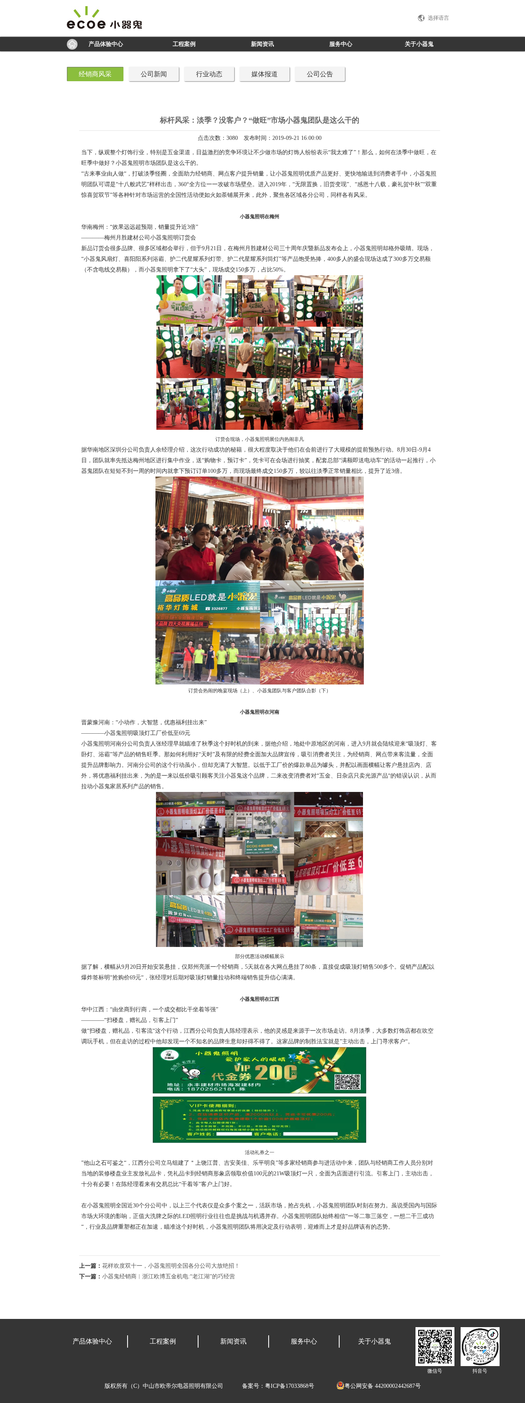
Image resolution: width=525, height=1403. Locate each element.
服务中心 (340, 44)
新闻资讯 (262, 44)
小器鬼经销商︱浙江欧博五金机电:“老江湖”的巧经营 (168, 1276)
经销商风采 (95, 74)
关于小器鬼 (419, 44)
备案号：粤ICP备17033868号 (278, 1386)
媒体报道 (264, 74)
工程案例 (184, 44)
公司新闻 (154, 74)
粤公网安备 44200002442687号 (383, 1386)
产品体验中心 (106, 44)
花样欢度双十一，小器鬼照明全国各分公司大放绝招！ (171, 1266)
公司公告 (320, 74)
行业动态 (209, 74)
